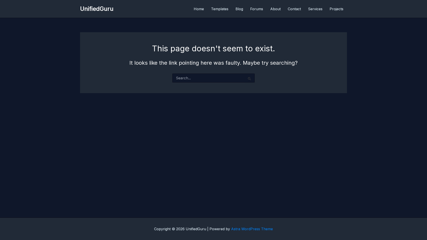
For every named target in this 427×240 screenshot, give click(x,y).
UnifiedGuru (96, 8)
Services (315, 9)
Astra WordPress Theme (252, 229)
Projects (336, 9)
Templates (219, 9)
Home (199, 9)
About (275, 9)
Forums (256, 9)
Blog (239, 9)
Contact (294, 9)
